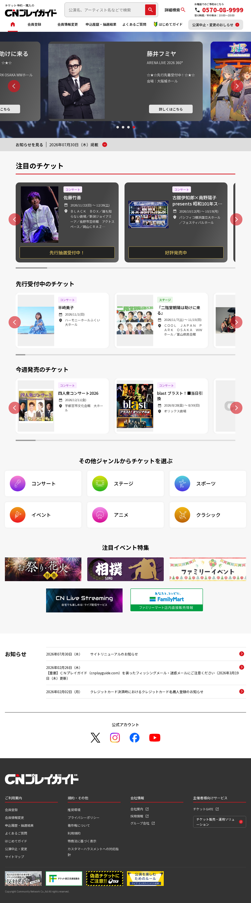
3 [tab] (128, 131)
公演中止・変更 (16, 849)
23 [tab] (230, 355)
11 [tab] (116, 355)
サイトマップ (14, 856)
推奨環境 (74, 809)
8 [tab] (87, 355)
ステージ (123, 483)
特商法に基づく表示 (82, 841)
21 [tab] (211, 355)
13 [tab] (135, 355)
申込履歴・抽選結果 (101, 24)
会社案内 (136, 809)
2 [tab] (123, 131)
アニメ (121, 514)
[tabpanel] (125, 81)
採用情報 (136, 816)
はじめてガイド (171, 24)
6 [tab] (188, 268)
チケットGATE (203, 809)
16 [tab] (163, 355)
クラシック (208, 514)
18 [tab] (183, 355)
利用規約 (74, 833)
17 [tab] (173, 355)
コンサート (43, 483)
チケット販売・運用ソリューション (215, 822)
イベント (41, 514)
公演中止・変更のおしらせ (212, 24)
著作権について (79, 825)
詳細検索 (172, 10)
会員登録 (34, 24)
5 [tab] (157, 268)
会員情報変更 (67, 24)
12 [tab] (125, 355)
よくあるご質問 (134, 24)
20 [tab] (202, 355)
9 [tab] (97, 355)
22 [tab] (221, 355)
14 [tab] (144, 355)
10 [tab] (106, 355)
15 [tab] (154, 355)
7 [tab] (219, 268)
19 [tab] (192, 355)
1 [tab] (117, 131)
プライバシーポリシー (84, 817)
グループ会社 (139, 823)
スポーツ (206, 483)
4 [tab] (133, 131)
